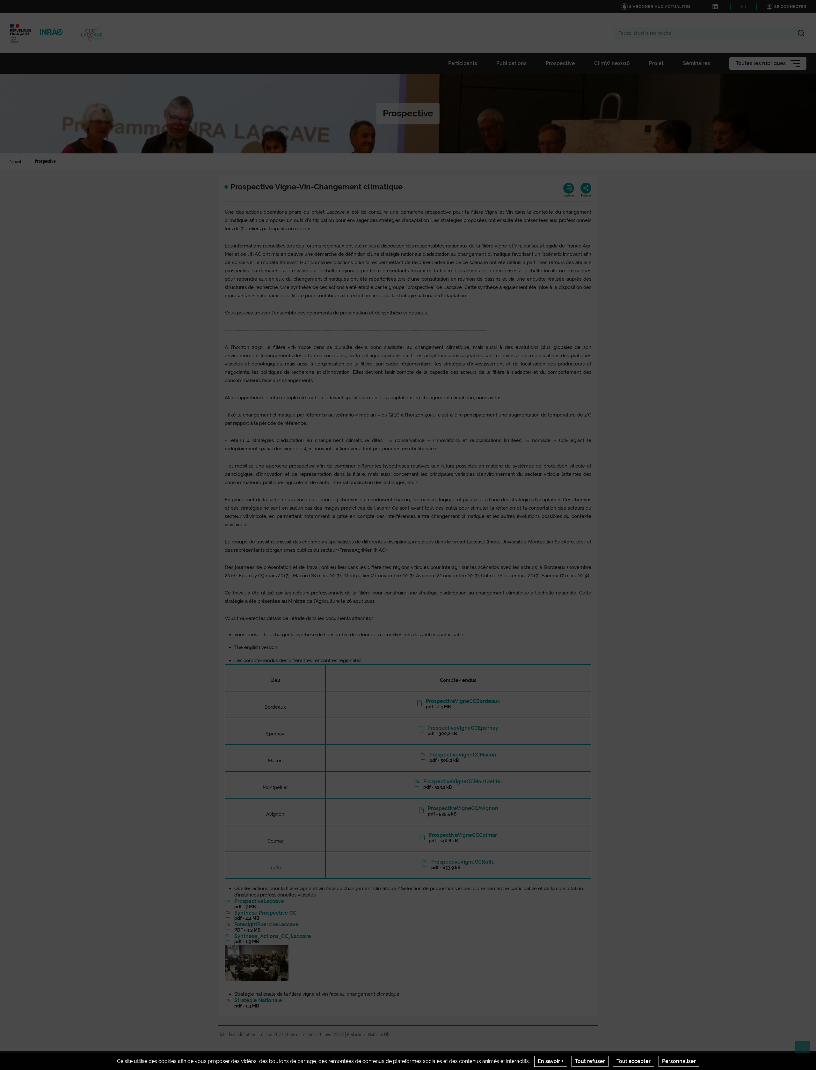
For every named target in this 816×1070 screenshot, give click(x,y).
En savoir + (551, 1061)
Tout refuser (590, 1061)
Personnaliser (679, 1061)
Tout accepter (633, 1061)
